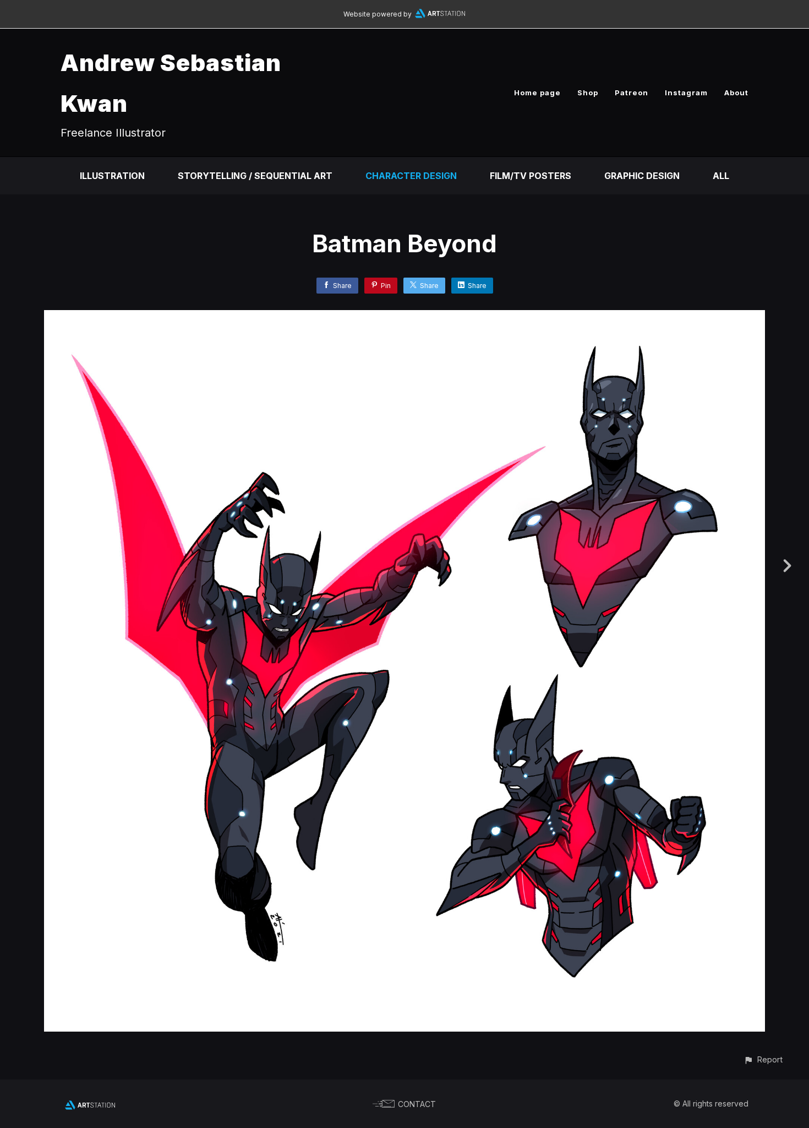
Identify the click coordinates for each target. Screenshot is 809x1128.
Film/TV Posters (530, 175)
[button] (763, 1059)
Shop (587, 92)
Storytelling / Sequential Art (255, 175)
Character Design (411, 175)
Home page (537, 92)
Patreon (631, 92)
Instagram (686, 92)
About (736, 92)
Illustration (112, 175)
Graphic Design (642, 175)
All (721, 175)
